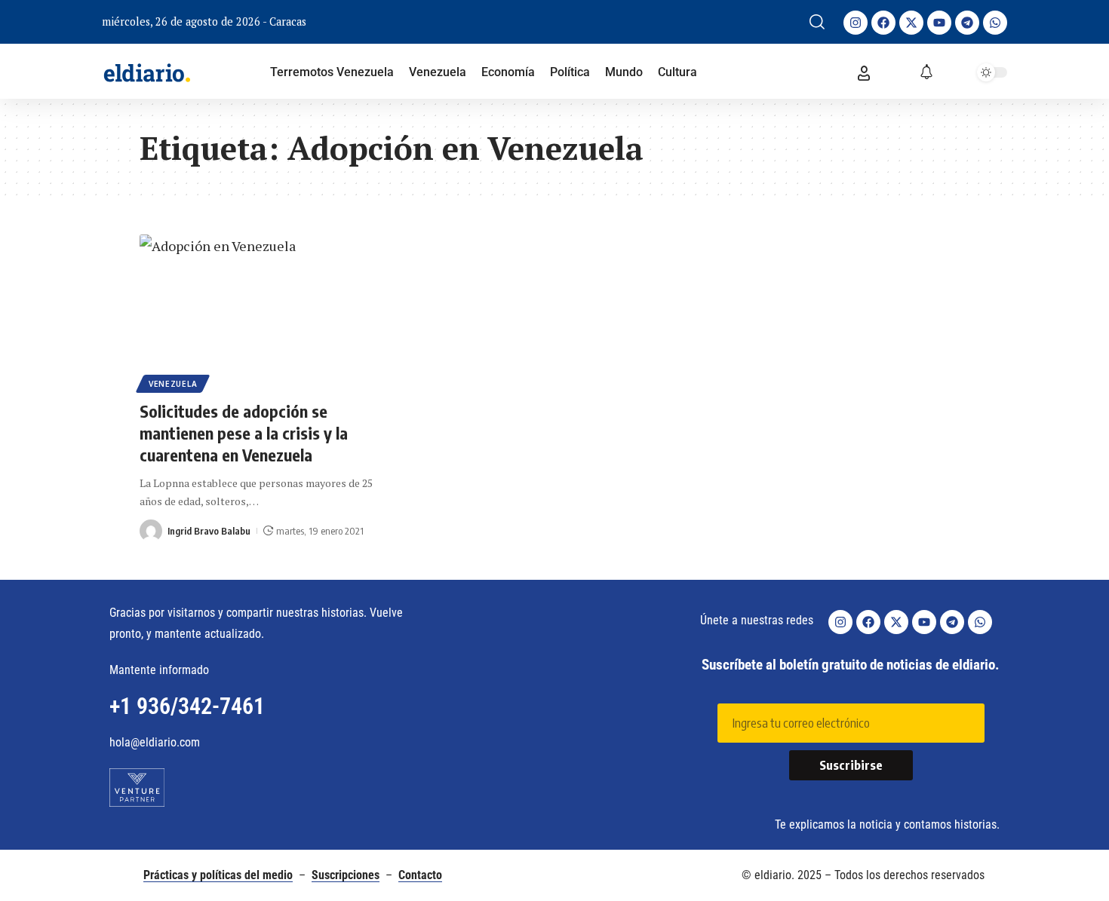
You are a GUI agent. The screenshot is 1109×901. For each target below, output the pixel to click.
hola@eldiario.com (154, 742)
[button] (817, 22)
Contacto (420, 875)
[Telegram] (967, 23)
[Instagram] (855, 23)
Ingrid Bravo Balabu (208, 531)
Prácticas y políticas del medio (218, 875)
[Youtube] (939, 23)
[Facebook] (883, 23)
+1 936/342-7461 (187, 706)
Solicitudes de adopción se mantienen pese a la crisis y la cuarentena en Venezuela (244, 432)
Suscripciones (345, 875)
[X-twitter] (911, 23)
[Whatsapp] (995, 23)
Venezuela (173, 383)
